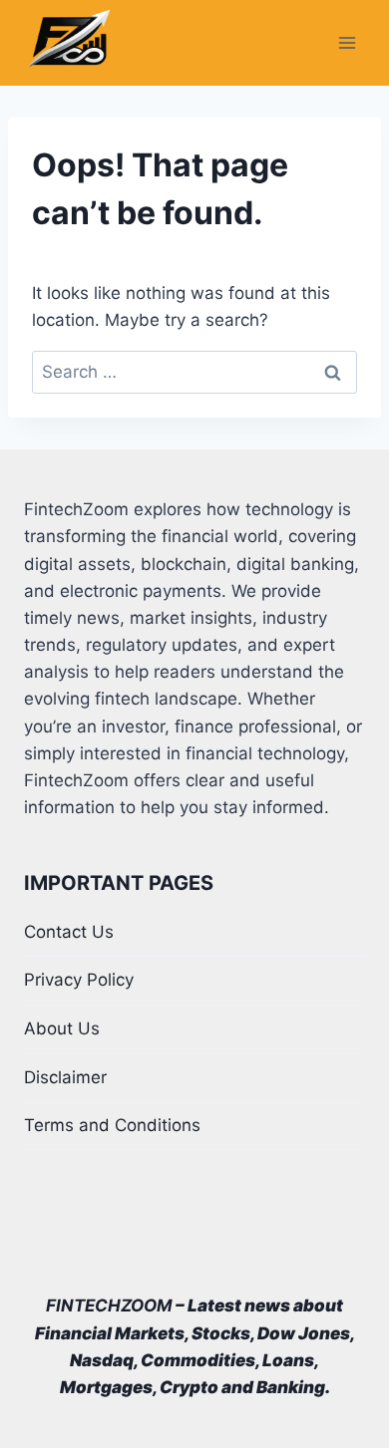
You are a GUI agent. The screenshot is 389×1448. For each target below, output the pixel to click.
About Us (62, 1028)
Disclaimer (65, 1077)
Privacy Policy (79, 980)
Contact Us (69, 932)
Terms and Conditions (112, 1125)
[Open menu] (346, 43)
